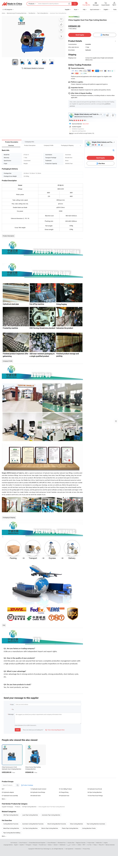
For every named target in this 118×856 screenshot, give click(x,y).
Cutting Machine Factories (10, 824)
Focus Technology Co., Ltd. (47, 848)
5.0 (93, 145)
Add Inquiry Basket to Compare (34, 68)
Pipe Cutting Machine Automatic (96, 824)
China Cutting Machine (76, 824)
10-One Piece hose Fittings (95, 795)
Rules (115, 9)
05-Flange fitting (63, 792)
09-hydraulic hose (64, 795)
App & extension (94, 9)
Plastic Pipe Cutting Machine (70, 828)
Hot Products (14, 842)
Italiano (50, 844)
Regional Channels (80, 842)
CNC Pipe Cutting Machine (10, 815)
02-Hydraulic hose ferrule (95, 789)
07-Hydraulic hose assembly (10, 795)
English (16, 844)
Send (17, 730)
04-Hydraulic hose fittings (37, 792)
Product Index (90, 842)
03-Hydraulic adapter (8, 792)
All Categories (8, 9)
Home (3, 13)
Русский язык (42, 844)
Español (22, 844)
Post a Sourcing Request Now (55, 730)
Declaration (78, 848)
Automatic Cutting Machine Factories (33, 824)
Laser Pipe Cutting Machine (30, 815)
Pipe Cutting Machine (42, 13)
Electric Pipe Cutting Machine (49, 828)
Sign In (71, 133)
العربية (68, 844)
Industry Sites (70, 842)
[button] (77, 145)
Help (84, 9)
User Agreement (69, 848)
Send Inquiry (80, 35)
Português (28, 844)
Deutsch (56, 844)
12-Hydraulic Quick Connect (38, 789)
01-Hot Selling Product (65, 789)
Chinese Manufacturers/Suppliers (37, 842)
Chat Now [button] (106, 35)
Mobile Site (99, 842)
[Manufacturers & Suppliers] (12, 4)
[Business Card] (113, 150)
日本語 (79, 844)
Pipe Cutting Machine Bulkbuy (11, 833)
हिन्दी (84, 844)
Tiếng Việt (101, 844)
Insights (106, 842)
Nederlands (62, 844)
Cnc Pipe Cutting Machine (30, 828)
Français (35, 844)
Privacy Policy (86, 848)
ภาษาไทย (89, 844)
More (3, 836)
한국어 (74, 844)
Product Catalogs (28, 785)
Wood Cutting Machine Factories (56, 824)
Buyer (75, 9)
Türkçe (95, 844)
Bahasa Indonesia (110, 844)
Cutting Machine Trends (89, 828)
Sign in (114, 5)
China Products (23, 842)
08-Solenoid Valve (35, 795)
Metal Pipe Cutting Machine (11, 828)
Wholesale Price (62, 842)
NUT (3, 789)
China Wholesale (51, 842)
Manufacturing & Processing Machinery (16, 13)
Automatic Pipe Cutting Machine (58, 13)
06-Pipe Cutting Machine (95, 792)
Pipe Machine (31, 13)
